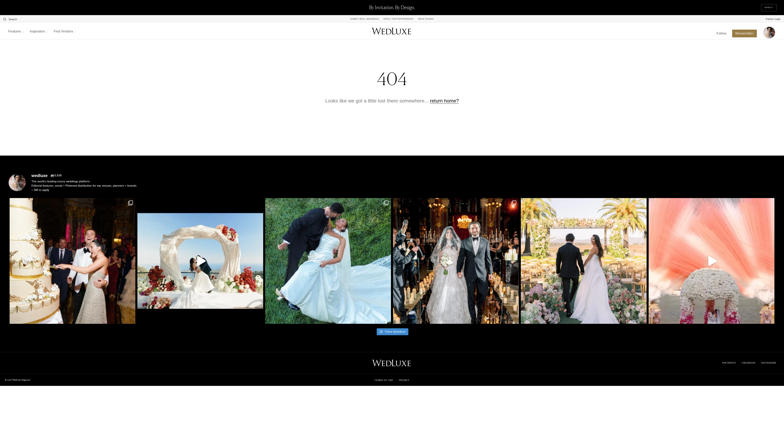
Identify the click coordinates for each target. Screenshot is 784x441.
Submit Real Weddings (364, 19)
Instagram (768, 363)
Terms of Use (383, 380)
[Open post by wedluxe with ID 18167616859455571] (711, 261)
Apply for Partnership (398, 19)
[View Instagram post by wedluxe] (131, 319)
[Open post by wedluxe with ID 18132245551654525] (584, 261)
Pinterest (729, 363)
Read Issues (426, 19)
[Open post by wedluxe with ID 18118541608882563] (456, 261)
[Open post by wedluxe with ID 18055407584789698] (72, 261)
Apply (769, 8)
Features (14, 31)
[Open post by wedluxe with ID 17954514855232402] (328, 261)
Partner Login (773, 19)
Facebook (749, 363)
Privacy (404, 380)
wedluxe (71, 202)
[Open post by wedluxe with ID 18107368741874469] (200, 261)
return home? (444, 101)
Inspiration (37, 31)
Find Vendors (63, 31)
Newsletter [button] (744, 33)
